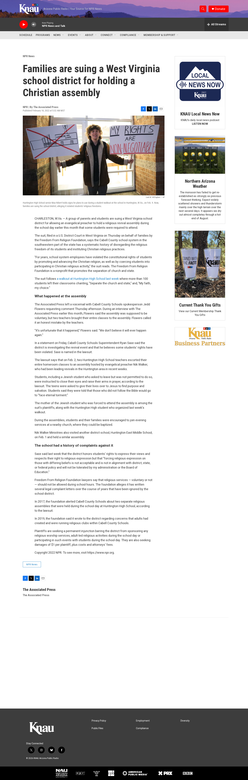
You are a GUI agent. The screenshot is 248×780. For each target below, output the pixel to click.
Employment (143, 720)
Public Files (97, 728)
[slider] (39, 24)
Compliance (128, 35)
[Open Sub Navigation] (63, 35)
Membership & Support (159, 35)
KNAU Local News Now (199, 113)
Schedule (25, 35)
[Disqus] (124, 663)
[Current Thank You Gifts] (200, 264)
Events (73, 35)
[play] (23, 24)
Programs (43, 35)
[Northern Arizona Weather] (200, 155)
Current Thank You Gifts (200, 305)
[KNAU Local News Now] (200, 81)
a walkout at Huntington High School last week (88, 278)
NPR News (29, 56)
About (89, 35)
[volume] (34, 24)
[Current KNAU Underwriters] (200, 336)
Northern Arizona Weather (200, 184)
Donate (220, 9)
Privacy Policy (99, 720)
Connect (107, 35)
